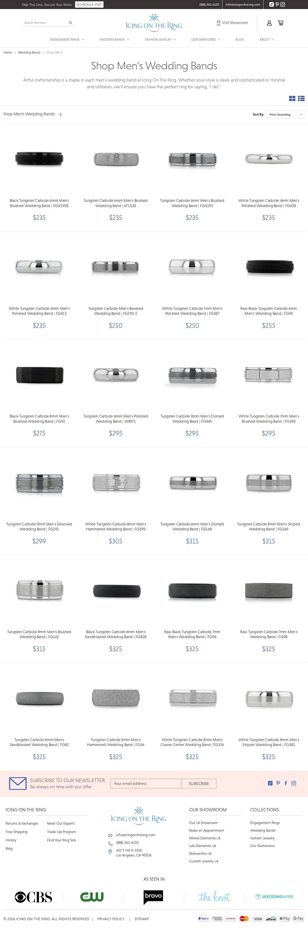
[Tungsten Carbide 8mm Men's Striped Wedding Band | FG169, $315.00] (269, 483)
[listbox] (285, 114)
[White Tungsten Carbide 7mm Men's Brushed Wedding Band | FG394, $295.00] (269, 375)
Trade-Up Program (61, 832)
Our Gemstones (262, 846)
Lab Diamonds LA (202, 846)
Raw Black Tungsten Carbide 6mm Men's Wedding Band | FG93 (268, 311)
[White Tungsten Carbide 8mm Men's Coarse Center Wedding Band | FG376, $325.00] (192, 698)
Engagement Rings (265, 823)
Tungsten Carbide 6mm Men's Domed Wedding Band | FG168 (192, 526)
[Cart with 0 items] (280, 22)
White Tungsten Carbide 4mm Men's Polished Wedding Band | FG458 (268, 203)
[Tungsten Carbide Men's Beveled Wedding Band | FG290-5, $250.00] (115, 267)
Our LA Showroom (203, 823)
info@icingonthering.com (135, 835)
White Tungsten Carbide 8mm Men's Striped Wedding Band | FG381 (268, 742)
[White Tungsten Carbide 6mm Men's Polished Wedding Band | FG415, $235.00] (39, 267)
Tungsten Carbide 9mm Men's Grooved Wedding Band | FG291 (39, 526)
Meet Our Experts (61, 823)
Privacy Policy (110, 919)
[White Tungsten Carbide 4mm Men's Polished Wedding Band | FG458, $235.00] (269, 159)
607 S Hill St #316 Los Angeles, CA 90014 (134, 852)
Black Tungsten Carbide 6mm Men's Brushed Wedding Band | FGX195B (39, 203)
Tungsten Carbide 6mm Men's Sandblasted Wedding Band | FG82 (39, 742)
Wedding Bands (263, 830)
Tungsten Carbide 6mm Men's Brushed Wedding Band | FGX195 (192, 203)
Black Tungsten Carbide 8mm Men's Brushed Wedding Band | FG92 (39, 418)
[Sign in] (269, 22)
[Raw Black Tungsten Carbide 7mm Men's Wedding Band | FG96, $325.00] (192, 591)
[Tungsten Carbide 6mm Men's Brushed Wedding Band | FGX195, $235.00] (192, 159)
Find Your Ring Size (61, 840)
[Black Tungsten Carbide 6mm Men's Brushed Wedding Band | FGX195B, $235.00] (39, 159)
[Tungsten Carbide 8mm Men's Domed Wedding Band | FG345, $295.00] (192, 375)
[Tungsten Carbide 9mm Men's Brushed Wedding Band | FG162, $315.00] (39, 591)
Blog (240, 39)
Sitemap (142, 919)
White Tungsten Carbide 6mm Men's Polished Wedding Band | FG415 (39, 311)
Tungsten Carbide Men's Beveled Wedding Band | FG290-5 (115, 311)
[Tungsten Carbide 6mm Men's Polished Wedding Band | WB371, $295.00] (115, 375)
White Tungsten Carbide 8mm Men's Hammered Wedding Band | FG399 (115, 526)
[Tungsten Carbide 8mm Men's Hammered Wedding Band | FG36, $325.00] (115, 698)
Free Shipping (17, 832)
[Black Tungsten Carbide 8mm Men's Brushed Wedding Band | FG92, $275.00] (39, 375)
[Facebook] (285, 783)
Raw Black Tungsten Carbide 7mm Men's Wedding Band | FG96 (192, 634)
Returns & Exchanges (22, 823)
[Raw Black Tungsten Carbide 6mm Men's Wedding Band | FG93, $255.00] (269, 267)
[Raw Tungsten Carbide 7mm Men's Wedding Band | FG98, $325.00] (269, 591)
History (11, 840)
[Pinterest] (278, 783)
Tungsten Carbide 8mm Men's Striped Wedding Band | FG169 (268, 526)
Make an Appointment (206, 830)
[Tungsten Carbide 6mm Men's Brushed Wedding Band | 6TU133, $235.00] (115, 159)
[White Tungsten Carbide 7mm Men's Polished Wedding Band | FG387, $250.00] (192, 267)
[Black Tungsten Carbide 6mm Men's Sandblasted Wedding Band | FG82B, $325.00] (115, 591)
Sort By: (258, 114)
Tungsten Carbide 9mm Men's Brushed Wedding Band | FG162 (39, 634)
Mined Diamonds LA (205, 838)
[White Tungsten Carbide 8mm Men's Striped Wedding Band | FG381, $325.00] (269, 698)
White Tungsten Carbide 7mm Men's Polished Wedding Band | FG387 (192, 311)
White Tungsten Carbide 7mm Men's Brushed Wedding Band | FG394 (269, 418)
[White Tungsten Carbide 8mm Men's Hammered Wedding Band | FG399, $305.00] (115, 483)
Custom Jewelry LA (203, 861)
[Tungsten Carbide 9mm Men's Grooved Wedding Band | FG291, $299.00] (39, 483)
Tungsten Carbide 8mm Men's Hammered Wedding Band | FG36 (115, 742)
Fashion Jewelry (262, 838)
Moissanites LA (200, 853)
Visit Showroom (234, 22)
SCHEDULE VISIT (89, 4)
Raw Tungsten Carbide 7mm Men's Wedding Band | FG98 (269, 634)
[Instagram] (293, 783)
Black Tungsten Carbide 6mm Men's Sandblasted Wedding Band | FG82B (115, 634)
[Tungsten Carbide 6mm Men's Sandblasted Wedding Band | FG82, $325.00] (39, 698)
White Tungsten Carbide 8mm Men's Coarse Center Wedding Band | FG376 (192, 742)
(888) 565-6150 (127, 842)
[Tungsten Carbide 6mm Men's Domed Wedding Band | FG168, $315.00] (192, 483)
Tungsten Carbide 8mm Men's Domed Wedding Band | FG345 (192, 418)
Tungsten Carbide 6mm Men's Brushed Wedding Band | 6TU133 (116, 203)
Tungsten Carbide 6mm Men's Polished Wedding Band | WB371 (115, 418)
